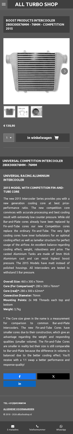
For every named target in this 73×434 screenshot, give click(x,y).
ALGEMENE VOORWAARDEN (18, 409)
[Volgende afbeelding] (64, 71)
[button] (9, 112)
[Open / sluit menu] (3, 4)
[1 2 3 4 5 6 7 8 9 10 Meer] (8, 137)
